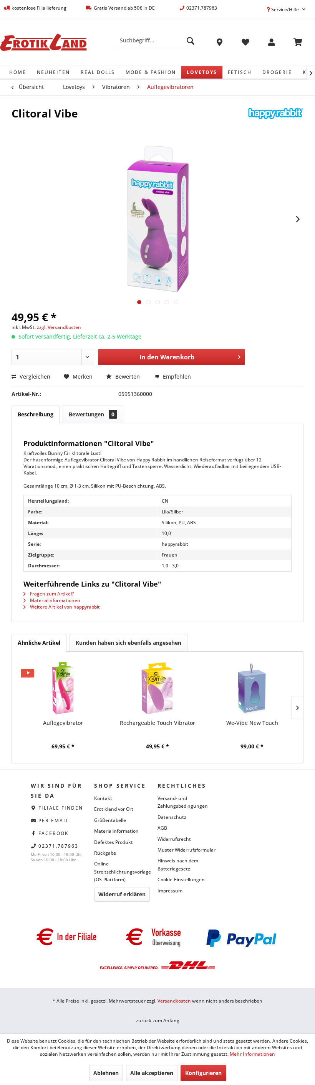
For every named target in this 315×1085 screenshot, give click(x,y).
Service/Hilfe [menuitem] (285, 9)
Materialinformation (116, 831)
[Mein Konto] (271, 43)
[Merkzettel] (245, 43)
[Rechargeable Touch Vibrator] (157, 688)
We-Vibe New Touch (252, 722)
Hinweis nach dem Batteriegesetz (178, 864)
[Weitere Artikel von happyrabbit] (275, 120)
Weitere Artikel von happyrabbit (64, 607)
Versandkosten (174, 1001)
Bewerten (127, 376)
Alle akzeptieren (151, 1073)
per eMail (53, 820)
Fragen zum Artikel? (51, 593)
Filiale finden (60, 808)
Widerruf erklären (122, 894)
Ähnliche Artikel (39, 642)
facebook (53, 833)
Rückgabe (105, 853)
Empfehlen (176, 376)
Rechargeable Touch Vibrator (157, 722)
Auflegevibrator (63, 722)
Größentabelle (110, 820)
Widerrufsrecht (174, 839)
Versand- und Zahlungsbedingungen (183, 802)
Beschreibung (35, 414)
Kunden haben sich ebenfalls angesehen (128, 642)
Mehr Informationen (252, 1054)
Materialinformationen (54, 600)
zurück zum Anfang (157, 1020)
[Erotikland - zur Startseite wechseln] (43, 42)
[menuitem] (157, 40)
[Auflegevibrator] (63, 688)
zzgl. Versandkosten (59, 327)
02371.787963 (58, 846)
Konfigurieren (203, 1073)
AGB (162, 828)
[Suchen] (190, 40)
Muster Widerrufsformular (187, 850)
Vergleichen (34, 376)
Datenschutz (172, 817)
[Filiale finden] (219, 43)
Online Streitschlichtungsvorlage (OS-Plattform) (122, 871)
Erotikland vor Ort (113, 809)
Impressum (170, 890)
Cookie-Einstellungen (181, 879)
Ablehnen (106, 1073)
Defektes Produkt (113, 842)
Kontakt (103, 798)
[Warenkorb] (297, 43)
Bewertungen (91, 414)
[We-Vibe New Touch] (252, 688)
